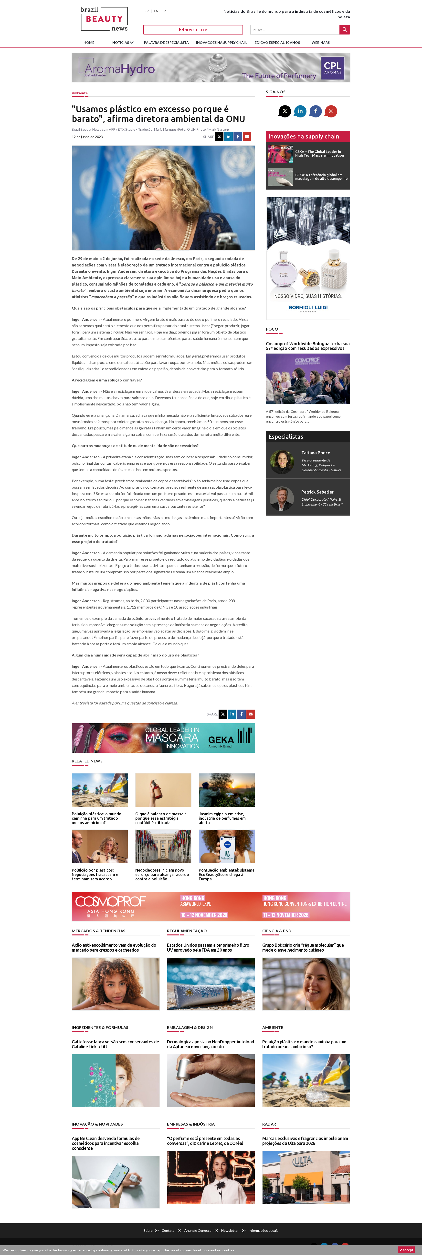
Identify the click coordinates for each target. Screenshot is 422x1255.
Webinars (321, 42)
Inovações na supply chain (221, 42)
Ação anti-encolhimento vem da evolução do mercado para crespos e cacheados (114, 947)
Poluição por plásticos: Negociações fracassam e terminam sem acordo (95, 874)
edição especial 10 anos (277, 42)
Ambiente (80, 93)
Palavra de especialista (166, 42)
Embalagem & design (190, 1027)
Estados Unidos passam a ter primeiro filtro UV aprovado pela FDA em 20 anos (208, 947)
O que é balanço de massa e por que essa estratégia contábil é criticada (161, 818)
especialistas (285, 436)
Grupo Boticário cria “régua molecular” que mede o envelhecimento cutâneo (303, 947)
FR (147, 11)
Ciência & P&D (277, 930)
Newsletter (195, 30)
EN (156, 11)
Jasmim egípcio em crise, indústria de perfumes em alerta (222, 818)
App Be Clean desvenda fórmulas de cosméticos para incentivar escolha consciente (106, 1143)
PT (166, 11)
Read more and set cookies (213, 1250)
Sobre (148, 1230)
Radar (269, 1124)
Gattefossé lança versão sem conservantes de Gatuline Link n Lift (115, 1044)
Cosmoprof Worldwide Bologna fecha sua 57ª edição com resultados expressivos (308, 346)
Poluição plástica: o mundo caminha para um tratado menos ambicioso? (96, 818)
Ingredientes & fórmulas (100, 1027)
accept (407, 1250)
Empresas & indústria (191, 1124)
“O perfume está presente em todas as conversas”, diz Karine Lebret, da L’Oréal (205, 1141)
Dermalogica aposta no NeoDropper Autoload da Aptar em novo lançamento (210, 1044)
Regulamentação (187, 930)
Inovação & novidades (97, 1124)
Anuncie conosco (197, 1230)
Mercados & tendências (99, 930)
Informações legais (263, 1230)
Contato (168, 1230)
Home (89, 42)
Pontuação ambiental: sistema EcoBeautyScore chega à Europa (226, 874)
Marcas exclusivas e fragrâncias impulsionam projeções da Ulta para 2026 (305, 1141)
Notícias (121, 42)
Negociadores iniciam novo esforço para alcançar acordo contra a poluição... (162, 874)
